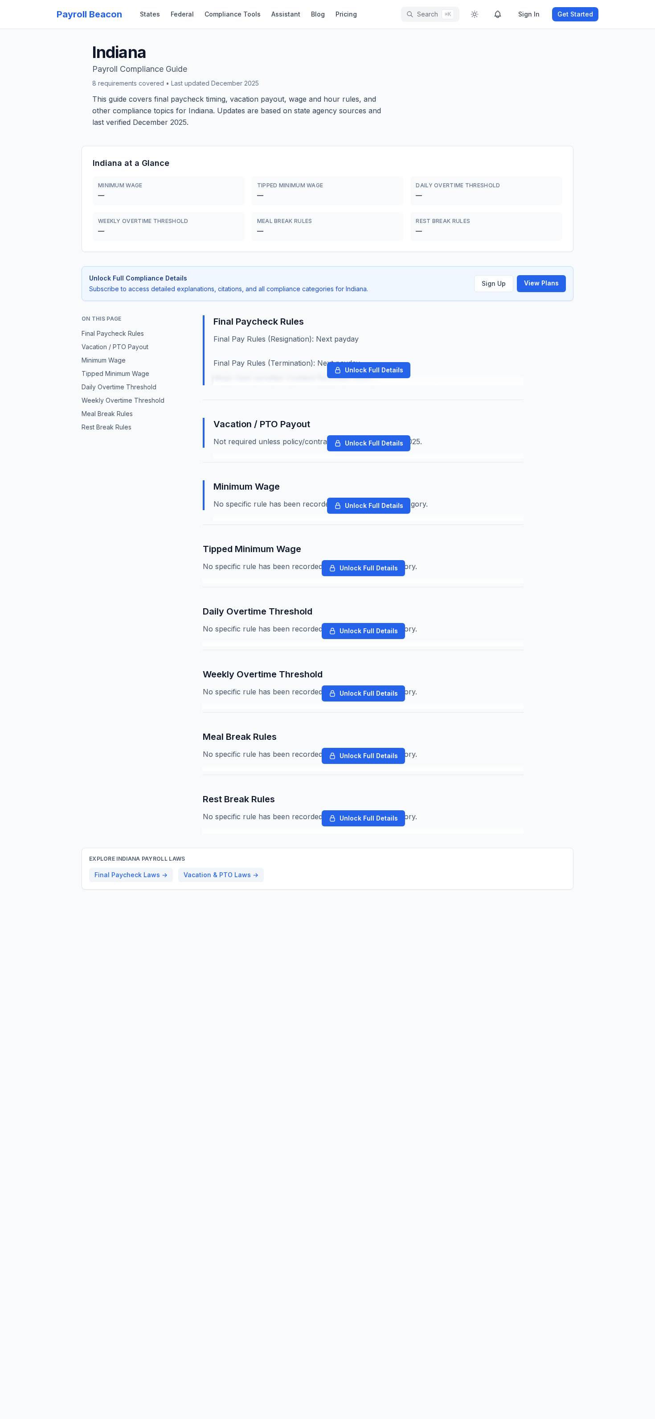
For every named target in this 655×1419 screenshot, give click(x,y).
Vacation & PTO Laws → (221, 875)
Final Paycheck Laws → (131, 875)
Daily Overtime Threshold (119, 387)
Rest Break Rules (106, 427)
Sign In (529, 14)
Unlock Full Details (374, 370)
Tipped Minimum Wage (115, 373)
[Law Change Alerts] (498, 14)
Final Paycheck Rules (113, 333)
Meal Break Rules (107, 413)
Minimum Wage (104, 360)
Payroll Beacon (89, 14)
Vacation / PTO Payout (115, 347)
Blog (318, 14)
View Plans (541, 283)
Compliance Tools (233, 14)
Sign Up (494, 283)
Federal (182, 14)
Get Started (575, 14)
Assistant (285, 14)
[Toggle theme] (475, 14)
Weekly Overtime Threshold (123, 400)
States (150, 14)
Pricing (346, 14)
